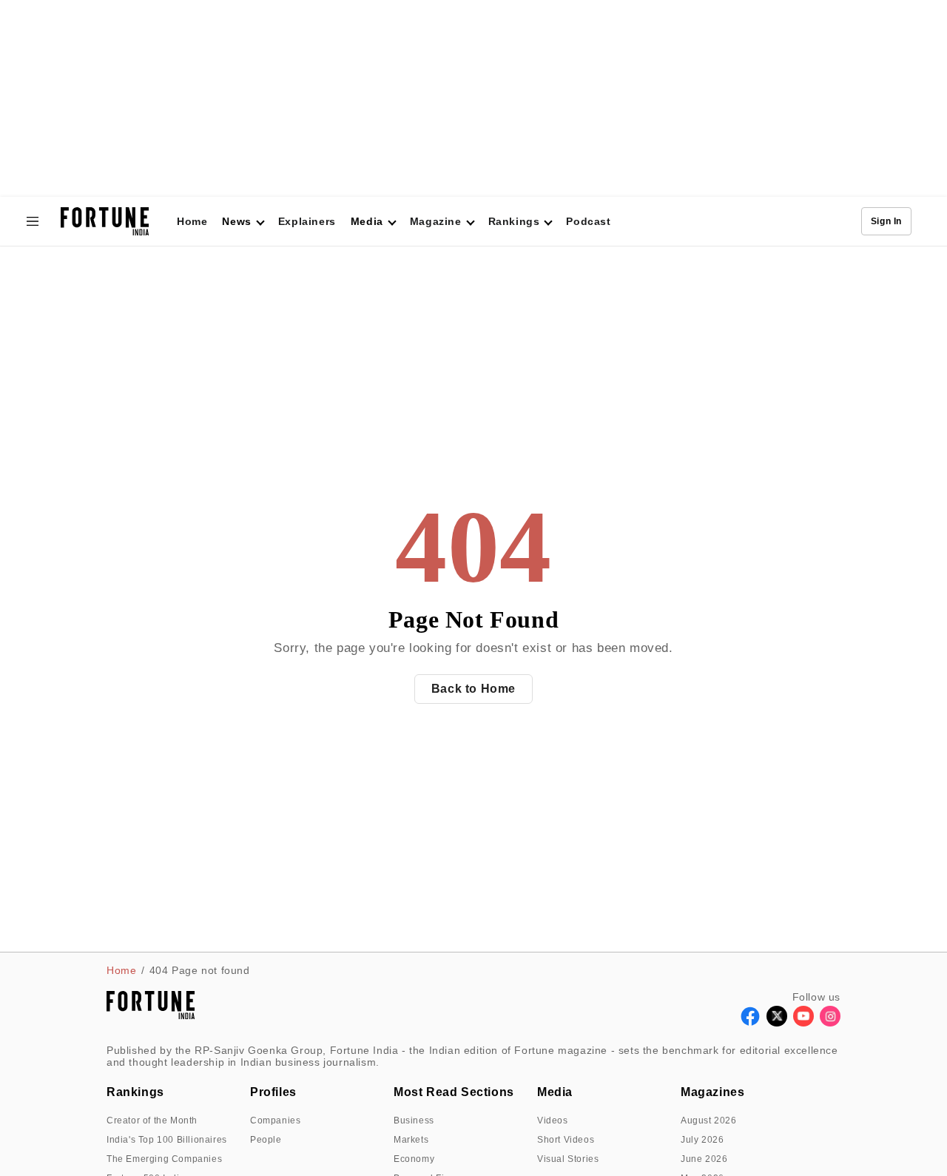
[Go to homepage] (105, 221)
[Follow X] (776, 1022)
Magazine (436, 221)
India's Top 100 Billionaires (167, 1140)
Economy (414, 1159)
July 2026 (702, 1140)
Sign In (886, 221)
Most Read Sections (454, 1092)
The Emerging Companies (164, 1159)
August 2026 (709, 1120)
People (266, 1140)
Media (555, 1092)
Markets (411, 1140)
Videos (552, 1120)
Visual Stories (568, 1159)
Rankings (514, 221)
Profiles (273, 1092)
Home (192, 221)
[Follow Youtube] (803, 1022)
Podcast (588, 221)
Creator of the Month (152, 1120)
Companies (275, 1120)
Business (414, 1120)
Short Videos (565, 1140)
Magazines (712, 1092)
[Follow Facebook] (750, 1022)
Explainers (307, 221)
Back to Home (473, 688)
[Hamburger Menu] (32, 221)
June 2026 (704, 1159)
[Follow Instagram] (830, 1022)
